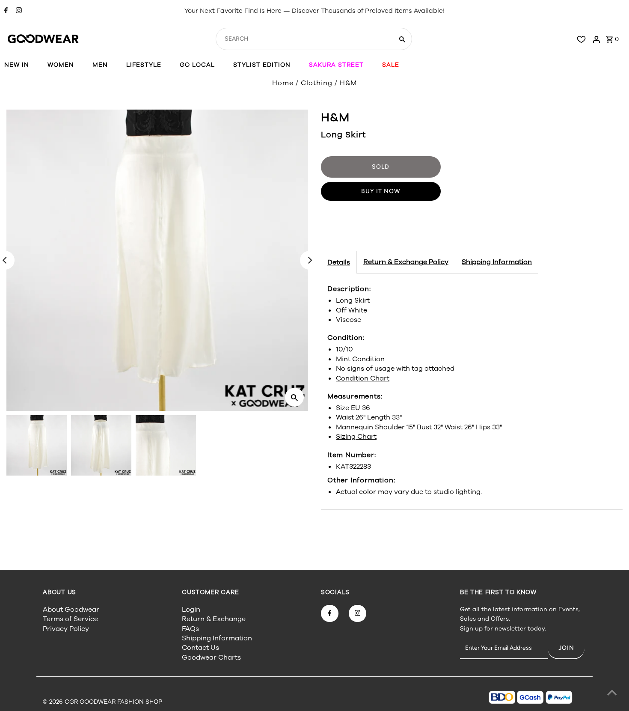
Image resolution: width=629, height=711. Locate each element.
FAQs (190, 629)
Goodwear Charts (211, 657)
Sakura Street (336, 65)
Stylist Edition (262, 65)
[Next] (309, 260)
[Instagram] (18, 11)
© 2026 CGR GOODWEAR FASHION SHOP (102, 702)
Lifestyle (143, 65)
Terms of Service (70, 619)
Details (338, 262)
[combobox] (303, 39)
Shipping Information (497, 262)
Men (100, 65)
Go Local (197, 65)
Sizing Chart (356, 436)
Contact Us (200, 647)
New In (16, 65)
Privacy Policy (66, 629)
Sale (390, 65)
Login (191, 609)
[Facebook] (5, 11)
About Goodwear (71, 609)
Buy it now (381, 191)
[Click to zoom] (294, 397)
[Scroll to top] (611, 693)
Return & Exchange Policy (405, 262)
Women (60, 65)
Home (283, 83)
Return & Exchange (214, 619)
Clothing (316, 83)
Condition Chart (362, 378)
